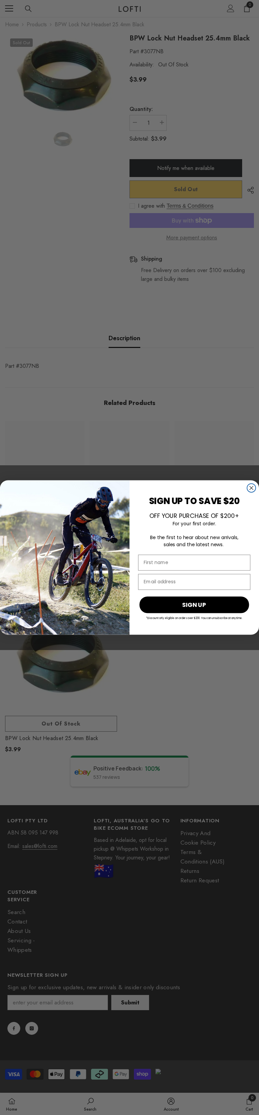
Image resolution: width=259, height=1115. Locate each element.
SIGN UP (194, 604)
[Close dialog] (251, 487)
